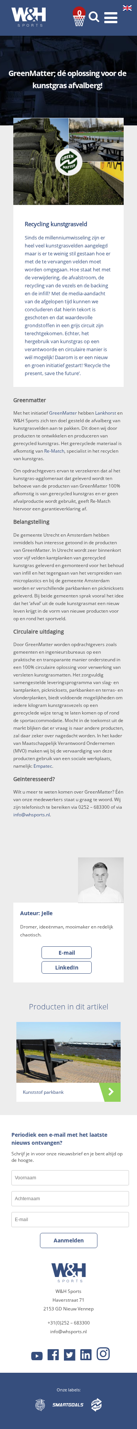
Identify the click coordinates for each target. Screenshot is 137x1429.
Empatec (42, 766)
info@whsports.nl (31, 814)
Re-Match (54, 451)
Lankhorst (105, 413)
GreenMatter (63, 413)
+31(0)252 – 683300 (69, 1323)
